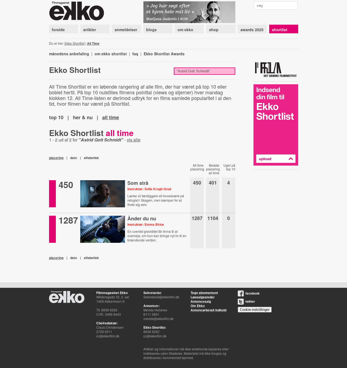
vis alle (133, 140)
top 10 (56, 117)
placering (56, 157)
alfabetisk (91, 157)
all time (110, 117)
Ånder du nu (141, 218)
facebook (252, 293)
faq (135, 53)
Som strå (137, 182)
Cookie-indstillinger (254, 310)
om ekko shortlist (111, 53)
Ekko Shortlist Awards (164, 53)
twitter (250, 301)
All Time (93, 43)
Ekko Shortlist (75, 43)
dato (73, 157)
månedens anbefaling (69, 53)
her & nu (83, 117)
